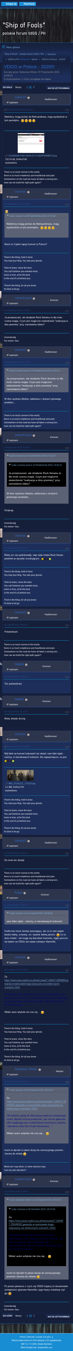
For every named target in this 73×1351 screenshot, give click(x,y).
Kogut (18, 892)
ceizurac (20, 191)
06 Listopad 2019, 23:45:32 (15, 677)
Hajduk (19, 664)
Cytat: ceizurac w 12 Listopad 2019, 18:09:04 (30, 913)
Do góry (7, 1316)
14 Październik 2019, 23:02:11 (17, 310)
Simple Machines (45, 1344)
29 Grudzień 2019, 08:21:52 (16, 1082)
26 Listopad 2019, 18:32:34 (15, 905)
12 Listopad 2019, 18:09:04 (18, 747)
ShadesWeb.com (45, 1347)
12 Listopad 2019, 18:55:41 (15, 853)
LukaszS (20, 97)
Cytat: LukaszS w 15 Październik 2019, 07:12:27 (32, 456)
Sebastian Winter (26, 1069)
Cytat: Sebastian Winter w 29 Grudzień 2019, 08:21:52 (35, 1200)
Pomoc (23, 1337)
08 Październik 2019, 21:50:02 (20, 110)
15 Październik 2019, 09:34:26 (17, 447)
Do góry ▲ (48, 1337)
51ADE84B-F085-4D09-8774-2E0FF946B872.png (32, 156)
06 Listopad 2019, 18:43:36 (15, 548)
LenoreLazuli (23, 298)
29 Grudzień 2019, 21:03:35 (16, 1191)
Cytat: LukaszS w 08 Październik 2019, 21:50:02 (32, 216)
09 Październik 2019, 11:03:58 (17, 204)
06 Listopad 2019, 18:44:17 (15, 625)
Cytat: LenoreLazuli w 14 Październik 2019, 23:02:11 (34, 370)
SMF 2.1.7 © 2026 (28, 1344)
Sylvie (34, 59)
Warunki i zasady (34, 1337)
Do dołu (7, 87)
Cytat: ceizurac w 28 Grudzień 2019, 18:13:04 (31, 1090)
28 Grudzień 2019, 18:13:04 (16, 970)
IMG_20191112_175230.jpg (21, 783)
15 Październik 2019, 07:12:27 (17, 362)
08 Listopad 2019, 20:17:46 (15, 712)
